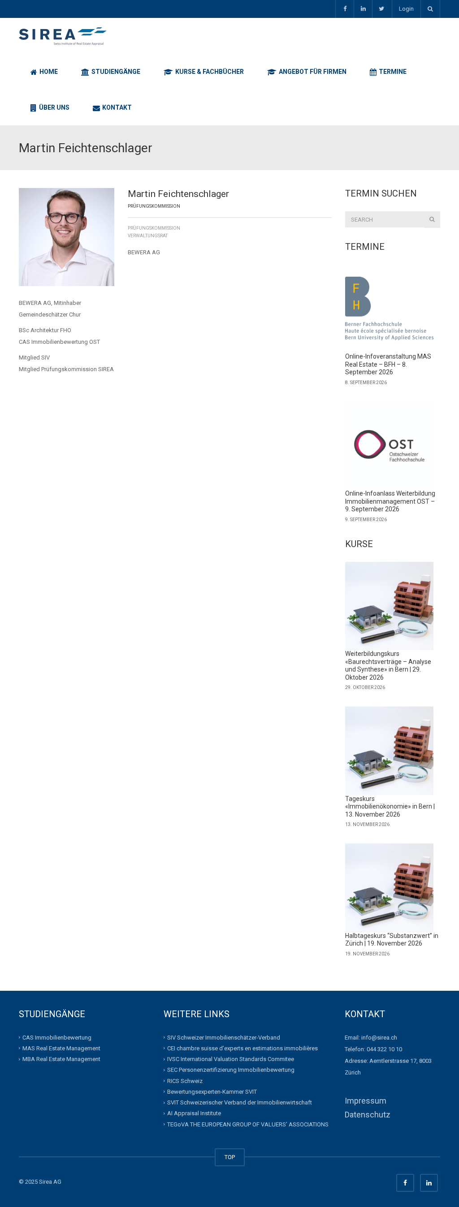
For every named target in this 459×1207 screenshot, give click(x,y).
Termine (392, 71)
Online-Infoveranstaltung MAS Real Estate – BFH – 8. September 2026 (388, 364)
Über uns (53, 107)
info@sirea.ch (379, 1037)
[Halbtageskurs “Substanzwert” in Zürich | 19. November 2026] (389, 887)
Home (48, 71)
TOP (230, 1157)
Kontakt (116, 107)
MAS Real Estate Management (61, 1048)
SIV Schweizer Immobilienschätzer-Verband (223, 1037)
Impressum (365, 1100)
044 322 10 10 (384, 1049)
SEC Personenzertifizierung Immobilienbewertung (230, 1069)
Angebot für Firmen (311, 71)
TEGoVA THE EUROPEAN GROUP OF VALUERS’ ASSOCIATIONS (248, 1124)
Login (406, 8)
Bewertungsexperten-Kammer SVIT (212, 1091)
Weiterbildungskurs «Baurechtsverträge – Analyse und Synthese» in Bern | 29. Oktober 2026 (388, 665)
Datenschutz (367, 1114)
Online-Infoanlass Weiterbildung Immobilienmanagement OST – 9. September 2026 (390, 501)
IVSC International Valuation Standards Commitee (230, 1059)
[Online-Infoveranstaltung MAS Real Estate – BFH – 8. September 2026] (389, 309)
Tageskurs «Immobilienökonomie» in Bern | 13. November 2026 (390, 806)
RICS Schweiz (185, 1080)
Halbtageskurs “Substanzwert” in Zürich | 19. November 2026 (391, 939)
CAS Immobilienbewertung (56, 1037)
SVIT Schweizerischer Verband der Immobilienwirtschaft (239, 1102)
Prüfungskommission (154, 228)
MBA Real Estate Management (61, 1059)
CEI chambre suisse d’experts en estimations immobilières (242, 1048)
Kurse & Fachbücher (209, 71)
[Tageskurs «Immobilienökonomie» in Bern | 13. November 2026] (389, 750)
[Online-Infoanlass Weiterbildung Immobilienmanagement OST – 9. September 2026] (389, 446)
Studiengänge (115, 71)
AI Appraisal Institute (194, 1113)
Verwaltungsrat (148, 235)
